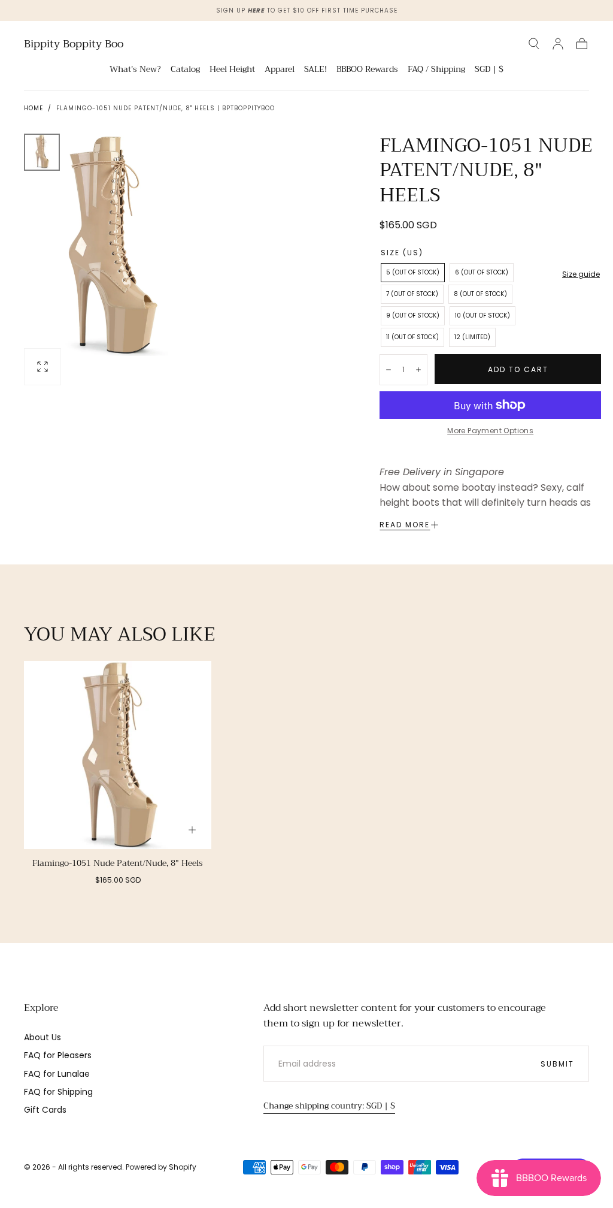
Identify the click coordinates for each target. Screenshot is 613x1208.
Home (33, 108)
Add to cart (518, 369)
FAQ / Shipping (436, 70)
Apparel (280, 70)
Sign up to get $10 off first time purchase (306, 10)
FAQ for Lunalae (57, 1074)
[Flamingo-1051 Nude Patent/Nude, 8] (117, 754)
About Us (42, 1037)
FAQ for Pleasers (58, 1055)
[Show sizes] (192, 829)
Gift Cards (45, 1110)
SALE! (315, 70)
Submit (557, 1064)
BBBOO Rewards (367, 70)
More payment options (490, 430)
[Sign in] (558, 44)
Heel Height (232, 70)
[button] (534, 44)
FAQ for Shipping (58, 1092)
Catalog (185, 70)
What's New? (135, 70)
